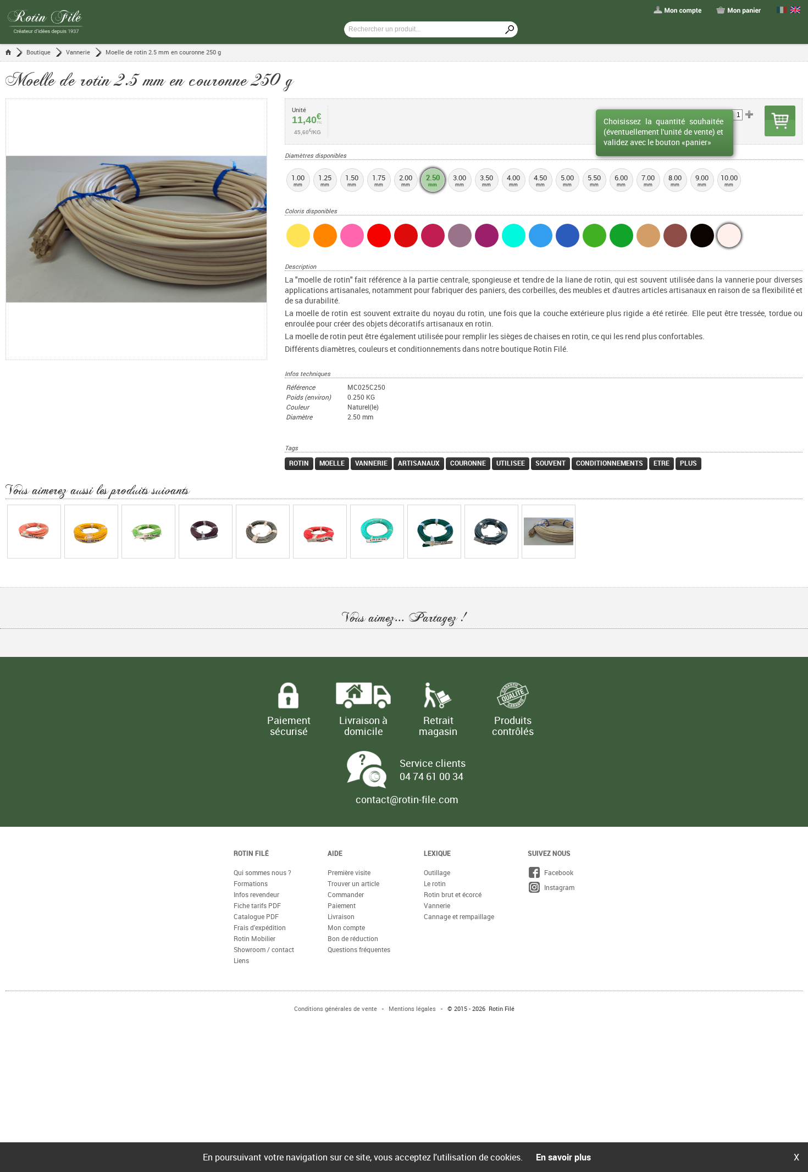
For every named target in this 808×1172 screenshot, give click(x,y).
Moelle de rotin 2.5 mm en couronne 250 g (163, 52)
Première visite (349, 872)
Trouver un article (353, 883)
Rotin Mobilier (254, 938)
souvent (550, 462)
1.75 (378, 180)
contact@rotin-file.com (407, 799)
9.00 (702, 180)
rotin (299, 462)
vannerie (371, 462)
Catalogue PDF (256, 916)
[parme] (460, 235)
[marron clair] (648, 235)
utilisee (510, 462)
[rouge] (379, 235)
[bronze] (675, 235)
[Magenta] (433, 235)
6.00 (621, 180)
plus (688, 462)
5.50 (594, 180)
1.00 (298, 180)
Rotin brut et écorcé (453, 894)
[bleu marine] (567, 235)
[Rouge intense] (406, 235)
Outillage (437, 872)
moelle (332, 462)
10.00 (729, 180)
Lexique (437, 853)
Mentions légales (412, 1008)
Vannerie (78, 52)
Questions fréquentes (359, 949)
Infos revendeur (256, 894)
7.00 (648, 180)
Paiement (342, 905)
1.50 (351, 180)
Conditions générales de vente (335, 1008)
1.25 (324, 180)
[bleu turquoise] (513, 235)
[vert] (621, 235)
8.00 (675, 180)
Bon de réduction (353, 938)
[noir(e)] (702, 235)
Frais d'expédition (260, 927)
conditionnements (609, 462)
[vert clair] (594, 235)
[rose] (352, 235)
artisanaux (419, 462)
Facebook (557, 872)
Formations (251, 883)
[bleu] (540, 235)
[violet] (487, 235)
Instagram (557, 887)
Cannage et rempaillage (459, 916)
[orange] (325, 235)
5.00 (567, 180)
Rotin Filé (251, 853)
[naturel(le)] (729, 235)
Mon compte (346, 927)
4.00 (513, 180)
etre (661, 462)
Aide (335, 853)
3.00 (459, 180)
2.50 (433, 180)
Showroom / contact (264, 949)
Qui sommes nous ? (262, 872)
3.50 (486, 180)
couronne (468, 462)
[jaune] (298, 235)
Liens (241, 960)
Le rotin (435, 883)
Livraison (341, 916)
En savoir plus (563, 1157)
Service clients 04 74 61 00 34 (433, 769)
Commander (346, 894)
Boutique (38, 52)
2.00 (405, 180)
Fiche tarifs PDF (257, 905)
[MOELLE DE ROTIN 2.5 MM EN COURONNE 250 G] (145, 229)
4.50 (540, 180)
